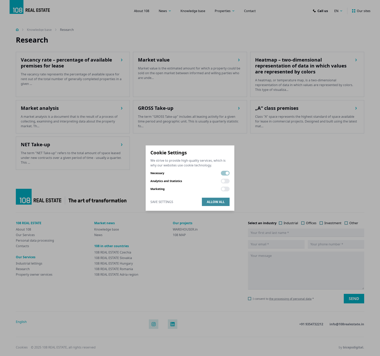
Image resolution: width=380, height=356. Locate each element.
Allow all (216, 202)
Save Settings (161, 202)
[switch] (225, 173)
